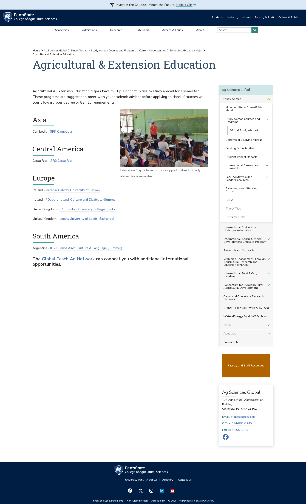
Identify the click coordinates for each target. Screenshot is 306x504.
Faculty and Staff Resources (246, 365)
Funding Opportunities (240, 148)
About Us (229, 333)
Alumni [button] (246, 17)
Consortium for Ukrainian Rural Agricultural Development (243, 286)
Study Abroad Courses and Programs (113, 50)
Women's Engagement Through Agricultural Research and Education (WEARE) (244, 262)
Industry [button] (232, 17)
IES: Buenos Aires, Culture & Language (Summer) (86, 248)
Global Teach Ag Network (68, 259)
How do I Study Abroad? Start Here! (245, 108)
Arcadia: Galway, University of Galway (73, 190)
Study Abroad (78, 50)
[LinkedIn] (162, 490)
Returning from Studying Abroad (241, 189)
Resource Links (235, 217)
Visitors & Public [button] (288, 17)
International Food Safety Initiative (240, 274)
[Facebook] (225, 438)
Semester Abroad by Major (185, 50)
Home (36, 50)
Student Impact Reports (241, 157)
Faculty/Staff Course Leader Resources (239, 178)
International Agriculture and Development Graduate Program (244, 240)
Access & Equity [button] (172, 30)
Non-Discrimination (137, 500)
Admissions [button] (89, 30)
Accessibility (158, 500)
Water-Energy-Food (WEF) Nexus (245, 316)
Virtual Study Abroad (244, 130)
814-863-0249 (242, 423)
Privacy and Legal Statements (107, 500)
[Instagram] (151, 490)
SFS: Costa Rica (61, 161)
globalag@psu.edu (243, 417)
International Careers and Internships (242, 166)
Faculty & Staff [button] (264, 17)
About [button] (200, 30)
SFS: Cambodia (61, 131)
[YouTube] (172, 490)
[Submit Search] (254, 30)
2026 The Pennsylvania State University (191, 500)
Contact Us (230, 342)
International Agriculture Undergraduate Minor (239, 228)
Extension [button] (142, 30)
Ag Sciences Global (55, 50)
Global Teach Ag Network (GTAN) (246, 308)
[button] (268, 99)
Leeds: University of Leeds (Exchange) (87, 219)
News (227, 325)
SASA (229, 200)
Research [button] (116, 30)
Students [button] (218, 17)
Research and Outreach (238, 250)
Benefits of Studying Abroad (244, 140)
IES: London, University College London (88, 209)
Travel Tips (233, 208)
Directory (167, 480)
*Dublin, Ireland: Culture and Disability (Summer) (82, 199)
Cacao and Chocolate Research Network (243, 297)
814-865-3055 (238, 430)
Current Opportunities (152, 50)
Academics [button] (62, 30)
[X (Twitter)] (141, 490)
